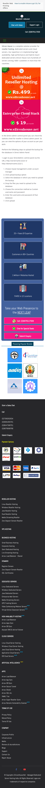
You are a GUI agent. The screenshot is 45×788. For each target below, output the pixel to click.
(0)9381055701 (7, 422)
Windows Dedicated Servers (11, 590)
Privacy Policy (6, 715)
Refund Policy (6, 718)
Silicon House (7, 46)
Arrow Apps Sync (7, 623)
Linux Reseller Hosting (10, 504)
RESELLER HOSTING (9, 499)
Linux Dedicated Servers (10, 586)
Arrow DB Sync (7, 626)
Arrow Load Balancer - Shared (12, 556)
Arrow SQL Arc (7, 693)
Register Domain (7, 566)
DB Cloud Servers (8, 656)
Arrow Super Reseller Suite (11, 699)
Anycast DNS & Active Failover (12, 629)
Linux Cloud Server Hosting (11, 643)
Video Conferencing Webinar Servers (14, 606)
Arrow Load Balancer (9, 619)
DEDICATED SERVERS (9, 581)
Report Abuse (6, 758)
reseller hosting (8, 49)
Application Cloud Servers (11, 653)
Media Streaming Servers (10, 600)
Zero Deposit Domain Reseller (12, 521)
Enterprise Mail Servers (10, 596)
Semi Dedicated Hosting (10, 549)
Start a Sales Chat (8, 405)
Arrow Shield (6, 690)
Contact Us (6, 754)
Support (4, 751)
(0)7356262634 (7, 418)
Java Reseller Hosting (9, 511)
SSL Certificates (7, 573)
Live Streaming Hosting (10, 552)
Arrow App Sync (7, 680)
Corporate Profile (8, 734)
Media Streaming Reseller (11, 517)
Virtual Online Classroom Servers (13, 610)
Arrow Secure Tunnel (9, 686)
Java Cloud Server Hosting (11, 649)
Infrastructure (7, 738)
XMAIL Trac (5, 696)
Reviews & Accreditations (11, 744)
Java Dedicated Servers (10, 593)
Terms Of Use (6, 721)
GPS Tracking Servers (9, 603)
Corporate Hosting (8, 546)
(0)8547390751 (7, 425)
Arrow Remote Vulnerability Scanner (14, 703)
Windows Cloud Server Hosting (12, 646)
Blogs (4, 748)
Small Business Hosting (10, 542)
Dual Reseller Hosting (9, 514)
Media (4, 741)
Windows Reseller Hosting (11, 507)
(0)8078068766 (7, 428)
